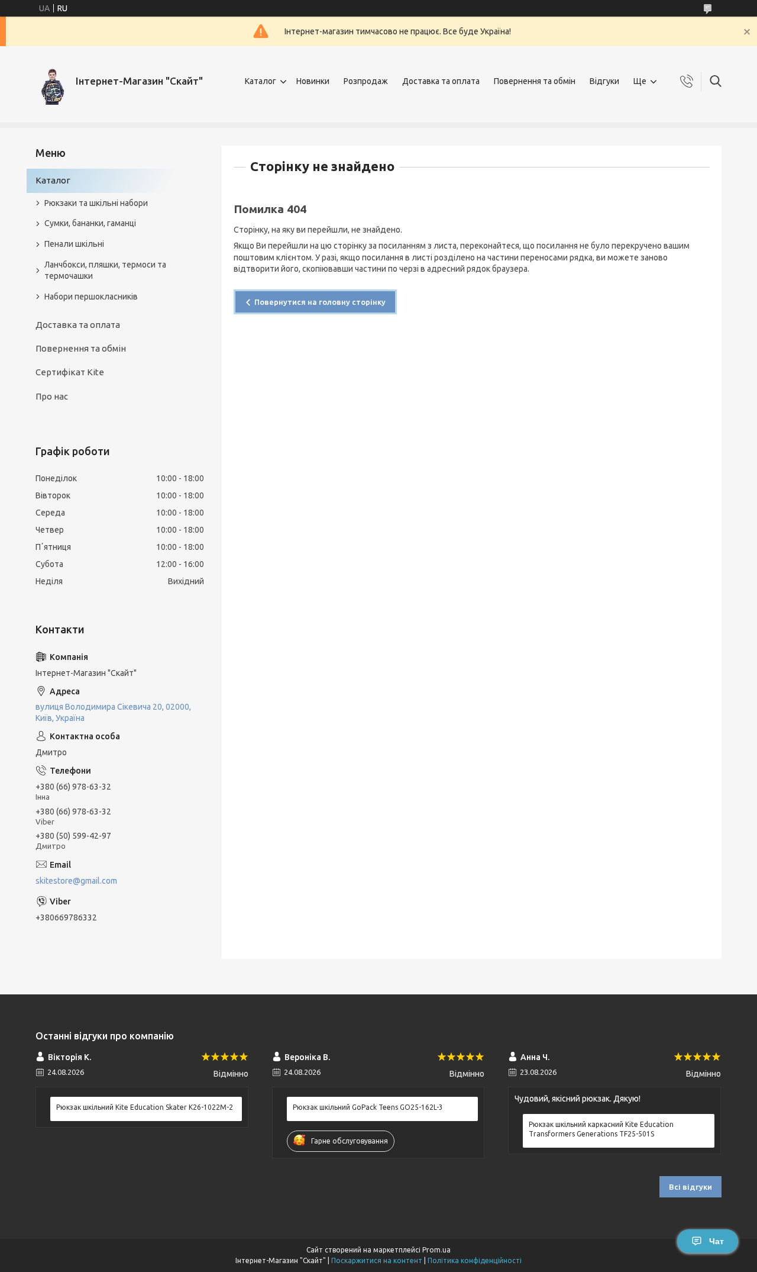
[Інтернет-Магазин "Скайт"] (51, 81)
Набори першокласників (91, 296)
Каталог (260, 81)
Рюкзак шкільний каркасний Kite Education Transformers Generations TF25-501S (601, 1129)
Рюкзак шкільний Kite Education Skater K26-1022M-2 (144, 1107)
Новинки (312, 81)
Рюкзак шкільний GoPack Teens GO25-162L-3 (368, 1107)
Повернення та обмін (534, 81)
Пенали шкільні (74, 244)
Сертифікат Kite (69, 372)
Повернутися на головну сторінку (320, 302)
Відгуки (604, 81)
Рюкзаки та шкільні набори (96, 203)
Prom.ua (436, 1250)
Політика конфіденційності (475, 1260)
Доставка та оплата (441, 81)
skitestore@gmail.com (76, 880)
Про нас (51, 396)
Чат (716, 1241)
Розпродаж (366, 81)
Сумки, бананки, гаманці (90, 223)
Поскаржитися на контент (376, 1260)
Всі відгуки (690, 1187)
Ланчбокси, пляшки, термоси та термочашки (105, 270)
